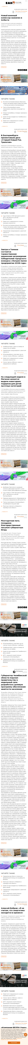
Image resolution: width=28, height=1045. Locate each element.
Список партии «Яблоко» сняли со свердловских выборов (12, 363)
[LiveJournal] (26, 70)
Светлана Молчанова (21, 11)
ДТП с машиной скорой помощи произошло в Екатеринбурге (12, 656)
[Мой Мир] (24, 70)
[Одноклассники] (20, 70)
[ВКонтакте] (18, 70)
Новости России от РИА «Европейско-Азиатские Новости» (10, 3)
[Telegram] (22, 70)
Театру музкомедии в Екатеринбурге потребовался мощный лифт (13, 503)
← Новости (4, 6)
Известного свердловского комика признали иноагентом (13, 121)
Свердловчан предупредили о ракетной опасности (14, 231)
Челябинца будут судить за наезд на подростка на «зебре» (13, 347)
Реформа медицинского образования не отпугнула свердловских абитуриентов (14, 499)
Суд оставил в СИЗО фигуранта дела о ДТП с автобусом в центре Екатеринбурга (14, 217)
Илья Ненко (20, 245)
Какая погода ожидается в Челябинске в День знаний (14, 117)
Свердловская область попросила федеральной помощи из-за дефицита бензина (14, 661)
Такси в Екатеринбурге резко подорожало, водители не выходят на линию (14, 109)
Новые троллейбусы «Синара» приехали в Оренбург (15, 113)
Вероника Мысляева (21, 1023)
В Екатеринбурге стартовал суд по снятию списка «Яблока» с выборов (13, 355)
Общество (3, 182)
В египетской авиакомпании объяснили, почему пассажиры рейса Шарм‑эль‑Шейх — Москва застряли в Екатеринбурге (15, 103)
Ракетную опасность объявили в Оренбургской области (12, 507)
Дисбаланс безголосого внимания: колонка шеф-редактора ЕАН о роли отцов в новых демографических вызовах (15, 489)
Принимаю (14, 1042)
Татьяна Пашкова (22, 131)
